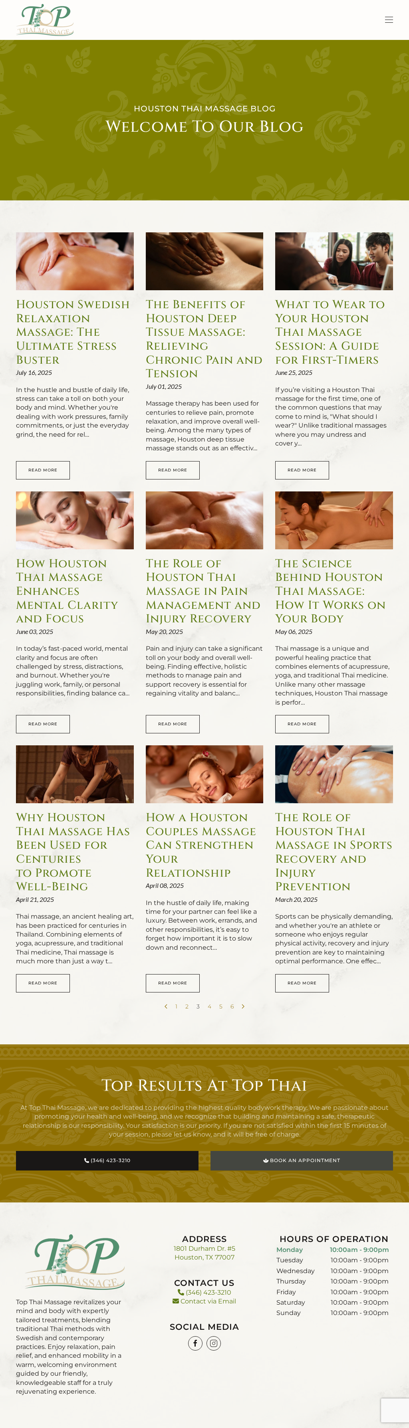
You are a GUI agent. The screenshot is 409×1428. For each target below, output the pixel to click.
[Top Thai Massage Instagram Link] (213, 1343)
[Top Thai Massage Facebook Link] (195, 1343)
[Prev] (166, 1006)
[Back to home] (44, 20)
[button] (389, 20)
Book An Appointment (304, 1160)
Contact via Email (207, 1301)
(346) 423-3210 (207, 1292)
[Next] (243, 1006)
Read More (43, 470)
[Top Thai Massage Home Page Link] (75, 1262)
